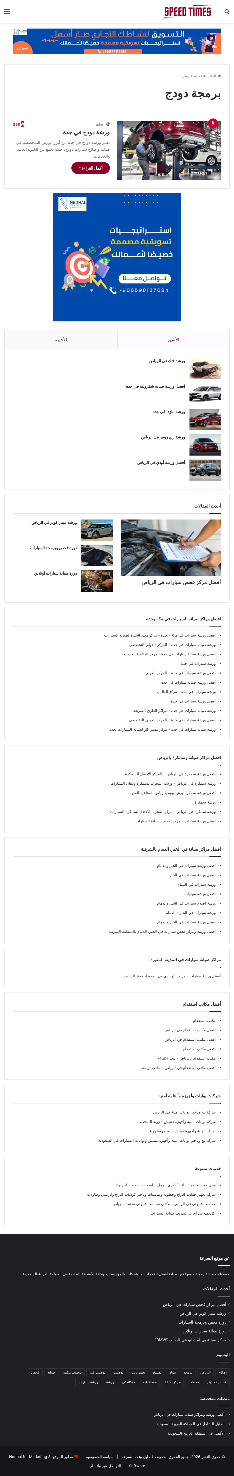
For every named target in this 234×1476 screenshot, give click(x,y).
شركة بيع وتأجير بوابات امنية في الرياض (184, 1112)
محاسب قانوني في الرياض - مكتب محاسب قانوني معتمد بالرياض (164, 1203)
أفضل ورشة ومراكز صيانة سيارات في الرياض (189, 1414)
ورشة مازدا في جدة (169, 411)
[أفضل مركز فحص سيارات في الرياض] (171, 547)
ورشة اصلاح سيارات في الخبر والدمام (186, 903)
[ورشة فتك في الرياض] (205, 368)
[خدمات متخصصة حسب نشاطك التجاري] (117, 41)
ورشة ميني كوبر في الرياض (54, 522)
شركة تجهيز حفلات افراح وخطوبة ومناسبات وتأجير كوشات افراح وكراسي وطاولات (151, 1194)
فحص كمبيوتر (217, 1382)
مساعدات (150, 1382)
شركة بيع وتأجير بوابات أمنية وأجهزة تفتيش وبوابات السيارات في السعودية (157, 1140)
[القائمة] (7, 13)
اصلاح (223, 1372)
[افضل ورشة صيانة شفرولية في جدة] (205, 394)
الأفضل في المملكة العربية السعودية (196, 1433)
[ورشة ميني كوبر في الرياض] (97, 530)
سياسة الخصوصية (99, 1456)
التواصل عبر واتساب (105, 1465)
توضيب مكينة (72, 1372)
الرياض (205, 1372)
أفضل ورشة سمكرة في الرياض (190, 774)
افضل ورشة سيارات (199, 821)
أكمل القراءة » (90, 168)
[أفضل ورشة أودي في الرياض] (205, 470)
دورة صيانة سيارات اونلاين (55, 573)
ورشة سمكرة (205, 802)
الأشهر (173, 339)
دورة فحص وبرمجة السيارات (53, 547)
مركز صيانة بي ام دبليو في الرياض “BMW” (190, 1340)
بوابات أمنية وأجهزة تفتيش (194, 1131)
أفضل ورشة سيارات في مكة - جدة (188, 635)
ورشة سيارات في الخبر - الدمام (191, 912)
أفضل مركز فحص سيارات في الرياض (181, 582)
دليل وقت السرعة (135, 1456)
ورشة (110, 1382)
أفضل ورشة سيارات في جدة (193, 672)
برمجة (188, 1372)
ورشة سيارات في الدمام (196, 884)
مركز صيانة (173, 1382)
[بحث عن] (227, 13)
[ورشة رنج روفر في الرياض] (205, 445)
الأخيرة (61, 339)
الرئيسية (210, 76)
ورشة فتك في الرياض (167, 360)
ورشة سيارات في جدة (198, 663)
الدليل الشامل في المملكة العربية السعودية (190, 1423)
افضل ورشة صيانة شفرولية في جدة (155, 386)
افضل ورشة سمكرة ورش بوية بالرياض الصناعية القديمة (172, 792)
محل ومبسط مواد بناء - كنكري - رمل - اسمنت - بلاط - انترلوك (165, 1185)
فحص (35, 1372)
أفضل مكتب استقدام (199, 1048)
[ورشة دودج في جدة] (169, 150)
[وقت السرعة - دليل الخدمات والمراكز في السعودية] (188, 11)
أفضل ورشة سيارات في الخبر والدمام (186, 865)
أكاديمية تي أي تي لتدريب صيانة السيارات (183, 1213)
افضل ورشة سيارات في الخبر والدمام (186, 922)
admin (101, 124)
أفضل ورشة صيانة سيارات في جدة (188, 654)
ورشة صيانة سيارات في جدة (193, 644)
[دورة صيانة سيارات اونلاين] (97, 581)
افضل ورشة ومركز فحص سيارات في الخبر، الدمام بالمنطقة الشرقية (162, 931)
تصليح (157, 1372)
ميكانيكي (128, 1382)
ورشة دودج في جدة (86, 132)
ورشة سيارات (88, 1382)
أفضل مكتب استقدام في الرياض (190, 1030)
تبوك (172, 1372)
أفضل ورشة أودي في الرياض (161, 462)
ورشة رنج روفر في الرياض (163, 436)
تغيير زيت (138, 1372)
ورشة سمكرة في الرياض (195, 783)
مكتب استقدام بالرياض (197, 1058)
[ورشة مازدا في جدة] (205, 419)
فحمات (194, 1382)
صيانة (51, 1372)
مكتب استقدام (204, 1020)
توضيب (118, 1372)
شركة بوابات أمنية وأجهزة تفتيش (189, 1121)
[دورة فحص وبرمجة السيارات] (97, 555)
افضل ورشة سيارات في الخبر (193, 875)
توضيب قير (97, 1372)
